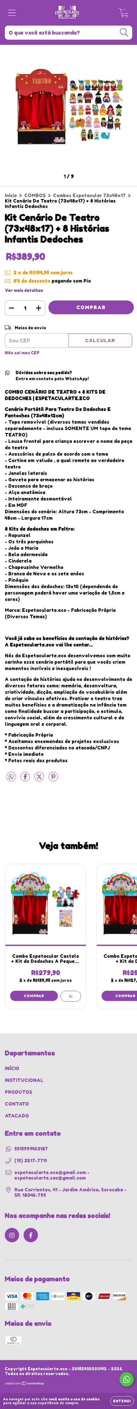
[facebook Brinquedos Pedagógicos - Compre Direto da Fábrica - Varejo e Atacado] (31, 1235)
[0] (124, 14)
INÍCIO (12, 1068)
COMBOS (35, 195)
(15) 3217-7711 (30, 1160)
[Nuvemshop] (25, 1384)
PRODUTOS (18, 1092)
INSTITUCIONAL (24, 1080)
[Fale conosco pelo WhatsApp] (126, 1379)
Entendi (122, 1401)
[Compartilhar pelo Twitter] (39, 779)
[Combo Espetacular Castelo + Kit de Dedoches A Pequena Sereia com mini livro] (70, 996)
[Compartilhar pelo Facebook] (25, 779)
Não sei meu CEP (22, 352)
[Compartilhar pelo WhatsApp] (11, 777)
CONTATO (17, 1104)
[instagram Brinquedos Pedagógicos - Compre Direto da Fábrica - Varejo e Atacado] (12, 1235)
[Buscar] (124, 32)
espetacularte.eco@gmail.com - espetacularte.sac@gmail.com (52, 1175)
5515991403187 (31, 1148)
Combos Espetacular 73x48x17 (89, 195)
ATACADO (17, 1115)
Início (11, 195)
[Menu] (12, 13)
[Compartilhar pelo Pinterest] (53, 779)
